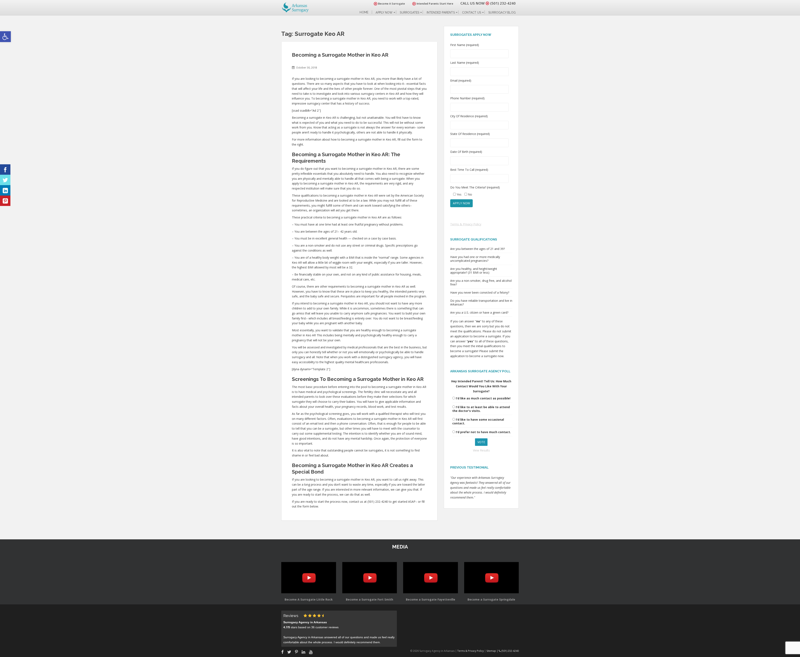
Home (364, 12)
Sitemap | (492, 651)
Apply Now (384, 12)
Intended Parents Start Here (434, 3)
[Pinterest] (5, 201)
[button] (5, 36)
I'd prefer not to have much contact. (483, 432)
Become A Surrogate (391, 3)
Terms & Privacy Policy (465, 224)
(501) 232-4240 (503, 3)
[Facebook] (5, 169)
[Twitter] (5, 180)
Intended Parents (441, 12)
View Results (481, 450)
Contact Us (471, 12)
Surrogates (409, 12)
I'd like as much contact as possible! (483, 398)
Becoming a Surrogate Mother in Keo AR (340, 55)
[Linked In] (5, 190)
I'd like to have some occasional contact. (478, 421)
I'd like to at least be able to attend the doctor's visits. (481, 409)
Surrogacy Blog (502, 12)
